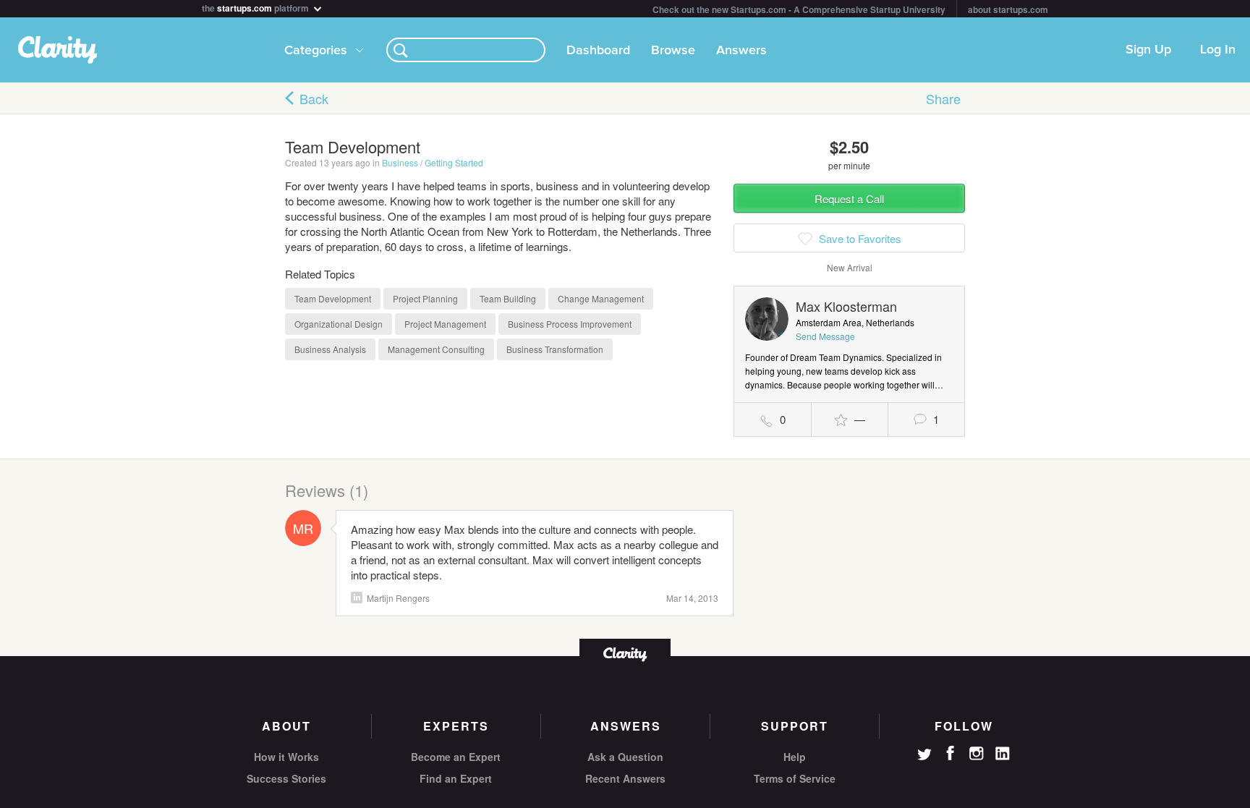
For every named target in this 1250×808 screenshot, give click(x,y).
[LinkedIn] (1002, 754)
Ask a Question (625, 756)
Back (313, 98)
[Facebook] (950, 753)
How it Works (286, 756)
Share (943, 98)
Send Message (825, 336)
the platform (256, 6)
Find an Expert (456, 778)
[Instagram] (976, 754)
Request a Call (849, 198)
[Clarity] (625, 653)
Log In (1218, 49)
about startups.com (1008, 9)
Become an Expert (456, 756)
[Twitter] (924, 756)
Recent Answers (625, 778)
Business (400, 162)
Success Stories (286, 778)
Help (794, 756)
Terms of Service (795, 778)
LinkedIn (356, 597)
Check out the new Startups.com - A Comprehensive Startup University (798, 9)
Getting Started (454, 162)
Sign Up (1148, 49)
